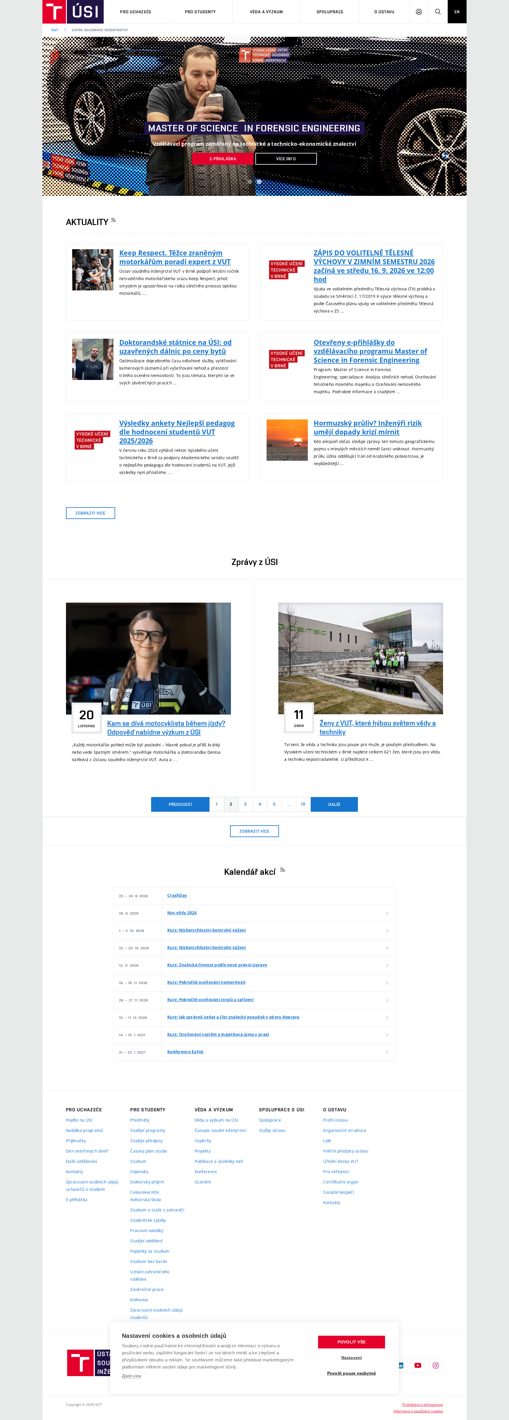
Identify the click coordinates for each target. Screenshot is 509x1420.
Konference (206, 1171)
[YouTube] (418, 1365)
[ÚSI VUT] (73, 12)
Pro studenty (200, 11)
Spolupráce (330, 11)
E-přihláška (76, 1199)
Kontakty (74, 1171)
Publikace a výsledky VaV (219, 1161)
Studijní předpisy (146, 1140)
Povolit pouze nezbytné (351, 1373)
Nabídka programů (84, 1130)
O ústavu (384, 11)
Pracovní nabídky (146, 1230)
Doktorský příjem (147, 1182)
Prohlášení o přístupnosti (422, 1404)
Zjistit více (131, 1376)
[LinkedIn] (400, 1365)
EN (457, 11)
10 (303, 804)
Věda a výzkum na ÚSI (216, 1120)
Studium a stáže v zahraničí (157, 1210)
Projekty (203, 1151)
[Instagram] (435, 1365)
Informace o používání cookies (418, 1411)
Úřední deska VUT (340, 1161)
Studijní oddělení (146, 1241)
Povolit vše (352, 1342)
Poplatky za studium (149, 1251)
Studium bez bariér (149, 1261)
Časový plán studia (148, 1151)
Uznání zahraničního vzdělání (149, 1275)
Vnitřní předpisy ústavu (345, 1151)
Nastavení (351, 1357)
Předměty (139, 1120)
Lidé (327, 1140)
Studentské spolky (148, 1220)
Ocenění (203, 1182)
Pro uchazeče (135, 11)
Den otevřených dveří (87, 1151)
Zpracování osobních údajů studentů (156, 1313)
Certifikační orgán (340, 1182)
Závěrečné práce (146, 1289)
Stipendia (139, 1171)
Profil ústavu (335, 1120)
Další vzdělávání (81, 1161)
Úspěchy (203, 1140)
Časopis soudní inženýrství (220, 1130)
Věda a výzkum (266, 11)
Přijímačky (76, 1140)
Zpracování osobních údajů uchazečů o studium (92, 1185)
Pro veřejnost (336, 1171)
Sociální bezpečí (338, 1192)
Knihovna (139, 1299)
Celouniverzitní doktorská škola (145, 1195)
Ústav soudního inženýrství (100, 30)
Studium (138, 1161)
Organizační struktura (344, 1130)
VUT (54, 30)
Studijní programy (147, 1130)
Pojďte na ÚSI (79, 1120)
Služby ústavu (272, 1130)
